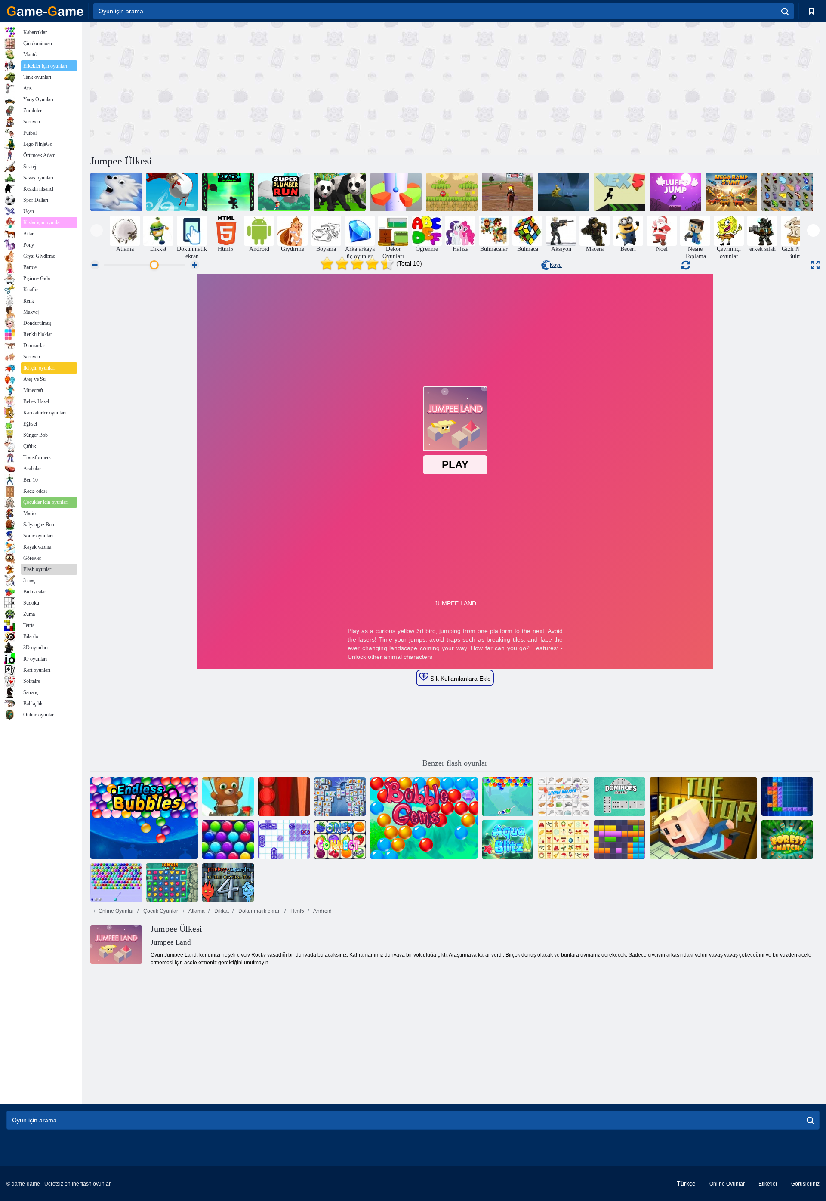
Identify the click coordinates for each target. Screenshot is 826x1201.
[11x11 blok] (619, 839)
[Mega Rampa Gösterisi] (731, 192)
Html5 (296, 911)
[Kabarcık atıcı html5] (116, 882)
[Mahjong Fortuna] (340, 796)
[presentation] (96, 230)
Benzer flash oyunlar (454, 763)
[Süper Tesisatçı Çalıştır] (284, 192)
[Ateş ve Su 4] (228, 882)
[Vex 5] (619, 192)
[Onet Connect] (340, 839)
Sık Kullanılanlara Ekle (459, 678)
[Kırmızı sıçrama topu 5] (452, 192)
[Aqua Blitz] (507, 839)
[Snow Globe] (116, 192)
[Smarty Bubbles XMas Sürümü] (228, 839)
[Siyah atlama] (228, 192)
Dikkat (221, 911)
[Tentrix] (787, 796)
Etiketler (767, 1184)
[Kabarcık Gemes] (424, 818)
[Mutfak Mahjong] (563, 796)
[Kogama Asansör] (703, 818)
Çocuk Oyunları (160, 911)
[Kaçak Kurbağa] (563, 192)
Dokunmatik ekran (259, 911)
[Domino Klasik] (619, 796)
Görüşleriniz (805, 1184)
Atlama (196, 911)
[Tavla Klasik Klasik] (284, 796)
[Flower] (172, 192)
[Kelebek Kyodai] (787, 192)
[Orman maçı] (787, 839)
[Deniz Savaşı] (284, 839)
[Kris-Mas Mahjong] (563, 839)
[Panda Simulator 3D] (340, 192)
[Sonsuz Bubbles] (144, 818)
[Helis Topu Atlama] (396, 192)
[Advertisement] (272, 87)
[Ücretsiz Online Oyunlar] (45, 11)
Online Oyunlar (116, 911)
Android (322, 911)
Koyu (556, 265)
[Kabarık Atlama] (675, 192)
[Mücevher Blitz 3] (172, 882)
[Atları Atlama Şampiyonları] (507, 192)
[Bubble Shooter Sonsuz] (228, 796)
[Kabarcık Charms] (507, 796)
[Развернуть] (815, 265)
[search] (785, 11)
